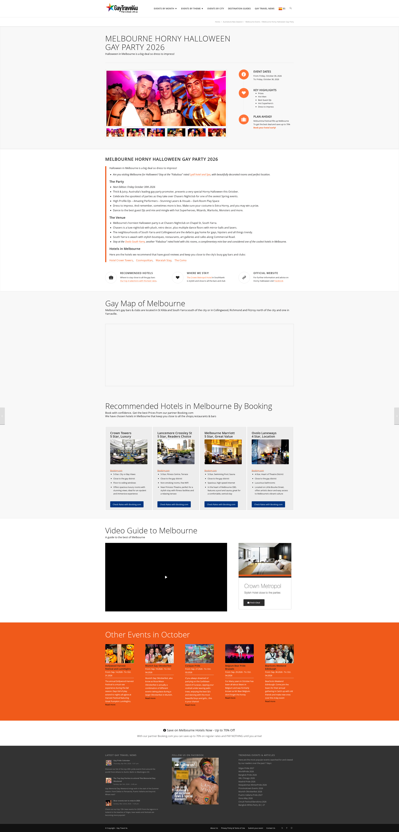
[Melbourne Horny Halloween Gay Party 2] (197, 132)
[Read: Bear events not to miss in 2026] (108, 803)
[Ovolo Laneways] (270, 451)
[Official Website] (244, 277)
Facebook (278, 280)
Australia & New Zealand (233, 22)
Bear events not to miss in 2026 (126, 800)
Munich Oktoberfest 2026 (250, 791)
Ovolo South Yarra (135, 241)
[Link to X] (282, 828)
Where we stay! (198, 273)
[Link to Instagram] (291, 828)
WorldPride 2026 (246, 771)
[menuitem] (165, 8)
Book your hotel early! (264, 127)
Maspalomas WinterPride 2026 (252, 784)
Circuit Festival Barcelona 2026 (252, 801)
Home (217, 22)
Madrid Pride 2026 (246, 781)
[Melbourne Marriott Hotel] (223, 451)
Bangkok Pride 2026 (247, 774)
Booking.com (116, 470)
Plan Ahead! (262, 116)
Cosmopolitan (144, 260)
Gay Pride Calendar (121, 760)
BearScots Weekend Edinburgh (275, 667)
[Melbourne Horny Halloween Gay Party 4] (156, 132)
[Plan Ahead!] (244, 119)
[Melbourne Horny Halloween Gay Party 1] (217, 132)
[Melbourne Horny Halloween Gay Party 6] (166, 98)
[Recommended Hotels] (111, 277)
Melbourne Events (252, 22)
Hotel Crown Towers (121, 260)
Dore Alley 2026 (245, 798)
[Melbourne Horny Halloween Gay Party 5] (135, 132)
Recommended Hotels (136, 273)
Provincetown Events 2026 (250, 788)
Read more (110, 704)
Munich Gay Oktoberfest (158, 665)
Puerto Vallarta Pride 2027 (250, 795)
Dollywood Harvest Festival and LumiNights (118, 667)
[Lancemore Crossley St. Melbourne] (176, 451)
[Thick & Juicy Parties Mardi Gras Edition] (396, 416)
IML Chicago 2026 (246, 778)
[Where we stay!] (177, 277)
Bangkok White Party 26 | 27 (251, 804)
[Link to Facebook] (286, 828)
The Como (181, 260)
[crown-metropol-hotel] (264, 576)
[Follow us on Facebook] (195, 803)
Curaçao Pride (192, 665)
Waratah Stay (163, 260)
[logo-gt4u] (126, 8)
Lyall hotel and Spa (200, 174)
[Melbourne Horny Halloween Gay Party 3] (176, 132)
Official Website (265, 273)
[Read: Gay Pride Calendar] (108, 762)
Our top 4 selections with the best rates (138, 280)
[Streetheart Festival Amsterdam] (2, 416)
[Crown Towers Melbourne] (128, 451)
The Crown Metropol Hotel (199, 277)
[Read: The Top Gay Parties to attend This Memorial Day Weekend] (108, 780)
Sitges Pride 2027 (246, 768)
